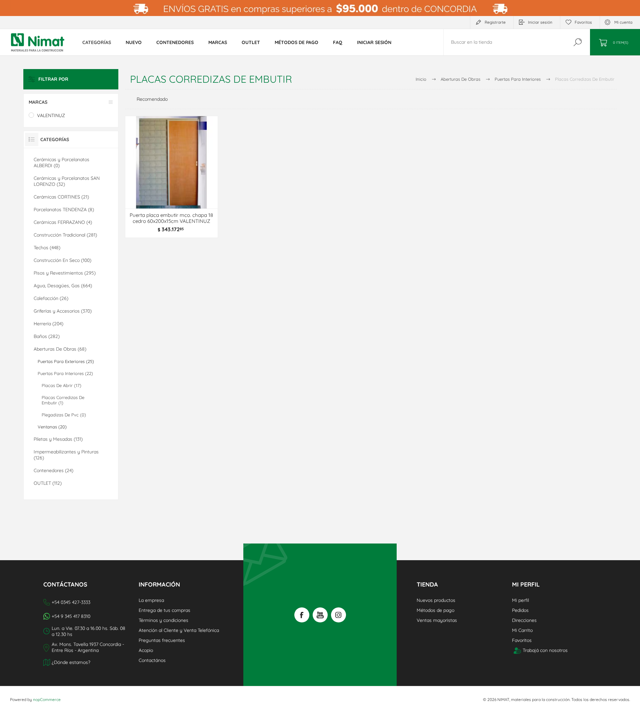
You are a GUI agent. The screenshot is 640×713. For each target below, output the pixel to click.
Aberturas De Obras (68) (60, 349)
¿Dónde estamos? (71, 662)
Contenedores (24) (53, 470)
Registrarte (495, 22)
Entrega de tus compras (164, 610)
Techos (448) (47, 248)
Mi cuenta (623, 22)
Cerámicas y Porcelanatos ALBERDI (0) (61, 162)
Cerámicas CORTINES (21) (61, 197)
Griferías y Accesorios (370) (63, 311)
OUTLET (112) (48, 483)
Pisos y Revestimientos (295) (65, 273)
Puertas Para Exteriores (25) (66, 361)
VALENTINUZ (51, 115)
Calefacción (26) (51, 298)
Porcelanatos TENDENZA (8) (64, 210)
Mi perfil (520, 600)
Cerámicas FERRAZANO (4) (63, 222)
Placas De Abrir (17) (61, 385)
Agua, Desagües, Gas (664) (63, 286)
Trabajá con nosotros (545, 650)
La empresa (151, 600)
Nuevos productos (436, 600)
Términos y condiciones (163, 620)
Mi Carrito (522, 630)
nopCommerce (47, 699)
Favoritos (522, 640)
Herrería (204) (48, 324)
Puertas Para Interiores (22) (65, 373)
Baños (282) (47, 336)
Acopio (146, 650)
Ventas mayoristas (437, 620)
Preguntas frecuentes (162, 640)
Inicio (421, 79)
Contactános (152, 660)
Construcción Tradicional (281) (65, 235)
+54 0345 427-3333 (71, 602)
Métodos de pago (435, 610)
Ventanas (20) (52, 426)
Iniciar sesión (540, 22)
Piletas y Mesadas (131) (58, 439)
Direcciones (524, 620)
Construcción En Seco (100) (62, 260)
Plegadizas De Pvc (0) (64, 414)
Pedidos (520, 610)
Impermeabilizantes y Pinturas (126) (66, 455)
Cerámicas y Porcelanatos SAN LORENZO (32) (67, 181)
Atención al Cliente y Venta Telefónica (179, 630)
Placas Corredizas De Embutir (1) (63, 400)
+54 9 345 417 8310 (71, 616)
